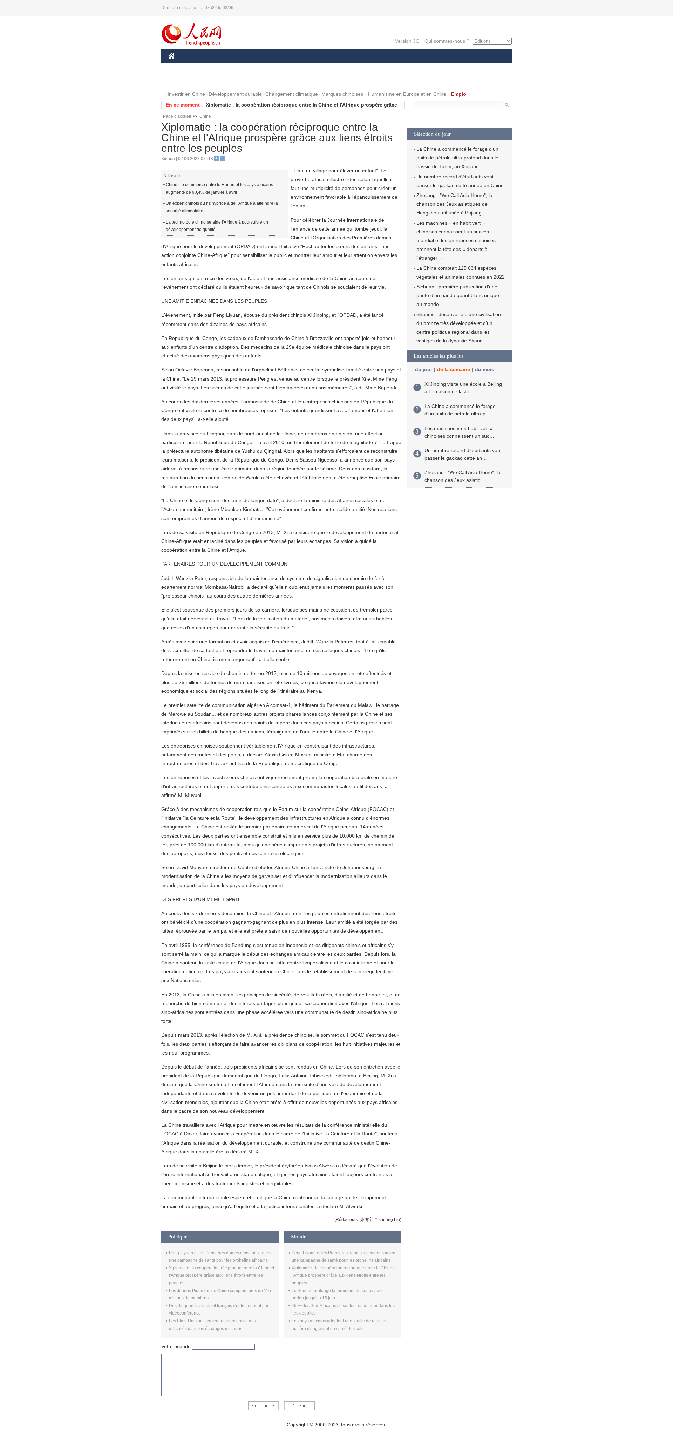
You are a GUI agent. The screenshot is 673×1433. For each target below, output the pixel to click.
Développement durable (235, 94)
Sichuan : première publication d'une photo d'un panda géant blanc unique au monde (457, 295)
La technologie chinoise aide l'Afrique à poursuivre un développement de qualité (217, 226)
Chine (205, 116)
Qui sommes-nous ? (446, 41)
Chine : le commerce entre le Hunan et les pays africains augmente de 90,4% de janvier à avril (219, 188)
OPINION (183, 80)
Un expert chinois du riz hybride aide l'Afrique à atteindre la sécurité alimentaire (222, 207)
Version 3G (407, 41)
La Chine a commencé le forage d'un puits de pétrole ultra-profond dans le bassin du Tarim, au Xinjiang (457, 157)
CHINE (180, 66)
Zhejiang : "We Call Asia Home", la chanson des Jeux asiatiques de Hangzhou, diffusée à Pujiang (454, 204)
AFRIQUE (273, 66)
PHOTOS (213, 80)
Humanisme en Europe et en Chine (407, 94)
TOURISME (459, 66)
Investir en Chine (186, 94)
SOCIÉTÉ (369, 66)
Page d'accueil (177, 116)
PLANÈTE (401, 66)
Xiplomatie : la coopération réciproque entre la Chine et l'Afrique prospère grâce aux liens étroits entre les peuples (221, 1275)
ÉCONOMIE (211, 66)
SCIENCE (305, 66)
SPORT (429, 66)
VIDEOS (242, 80)
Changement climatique (291, 94)
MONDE (243, 66)
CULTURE (337, 66)
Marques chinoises (342, 94)
